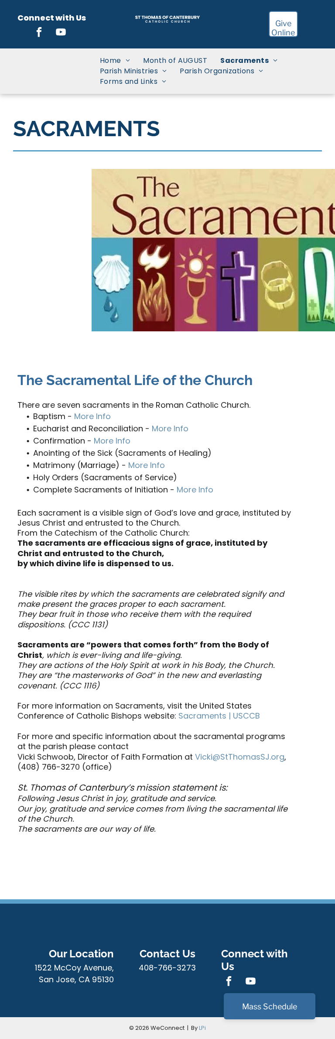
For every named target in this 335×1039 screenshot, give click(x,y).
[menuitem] (115, 60)
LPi (202, 1028)
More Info (92, 416)
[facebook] (39, 33)
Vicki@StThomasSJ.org (239, 756)
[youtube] (61, 33)
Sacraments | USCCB (219, 715)
